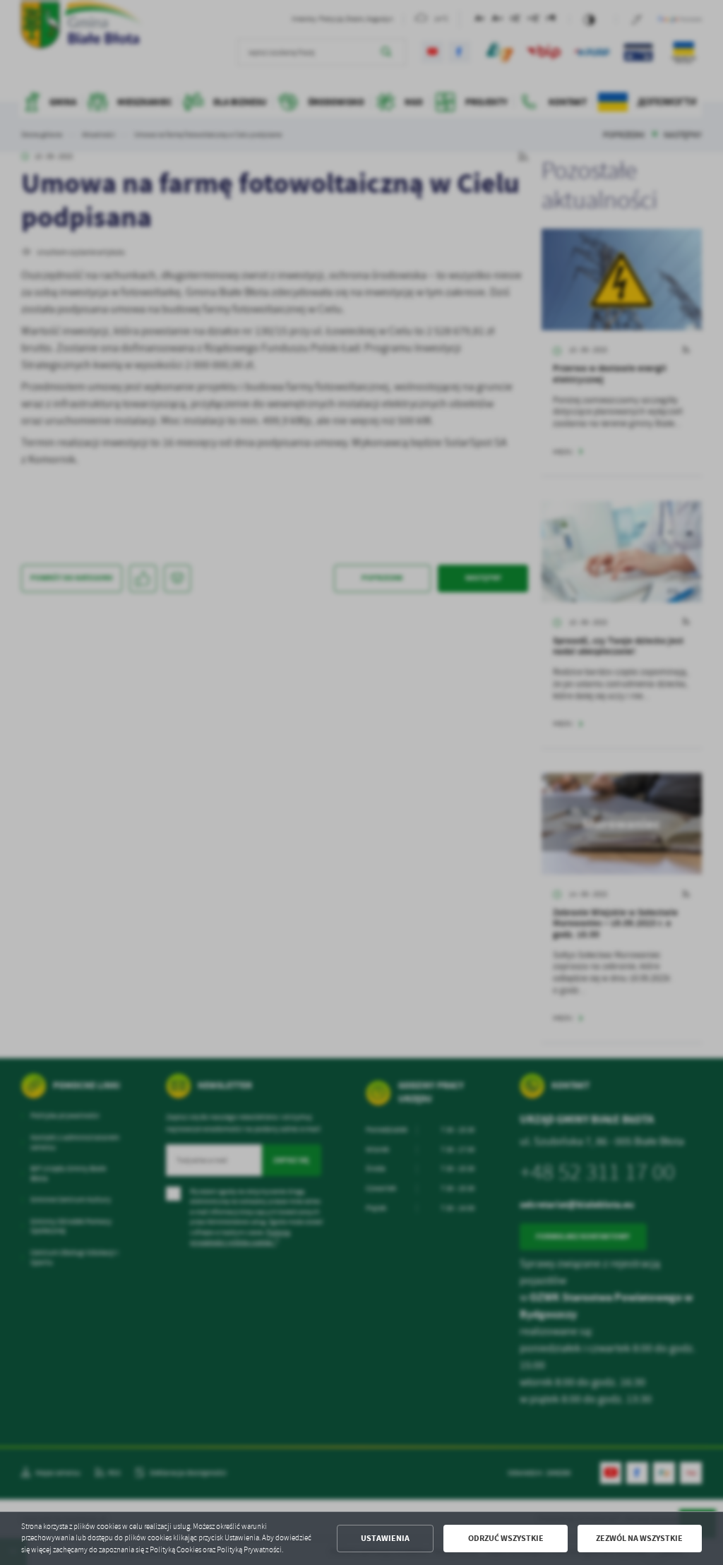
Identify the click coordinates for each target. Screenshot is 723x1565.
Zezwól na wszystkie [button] (639, 1538)
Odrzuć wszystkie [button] (506, 1538)
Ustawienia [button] (385, 1538)
